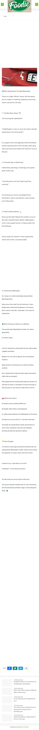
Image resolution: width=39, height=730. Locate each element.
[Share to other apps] (26, 668)
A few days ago (19, 680)
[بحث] (36, 4)
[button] (9, 668)
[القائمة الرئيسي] (2, 4)
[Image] (7, 682)
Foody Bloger (25, 727)
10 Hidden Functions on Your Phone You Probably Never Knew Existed (25, 683)
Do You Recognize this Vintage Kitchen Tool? (24, 700)
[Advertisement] (19, 43)
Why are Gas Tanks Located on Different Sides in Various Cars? (25, 691)
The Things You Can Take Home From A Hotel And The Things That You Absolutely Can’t (25, 709)
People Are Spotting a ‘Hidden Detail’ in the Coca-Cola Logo (25, 718)
